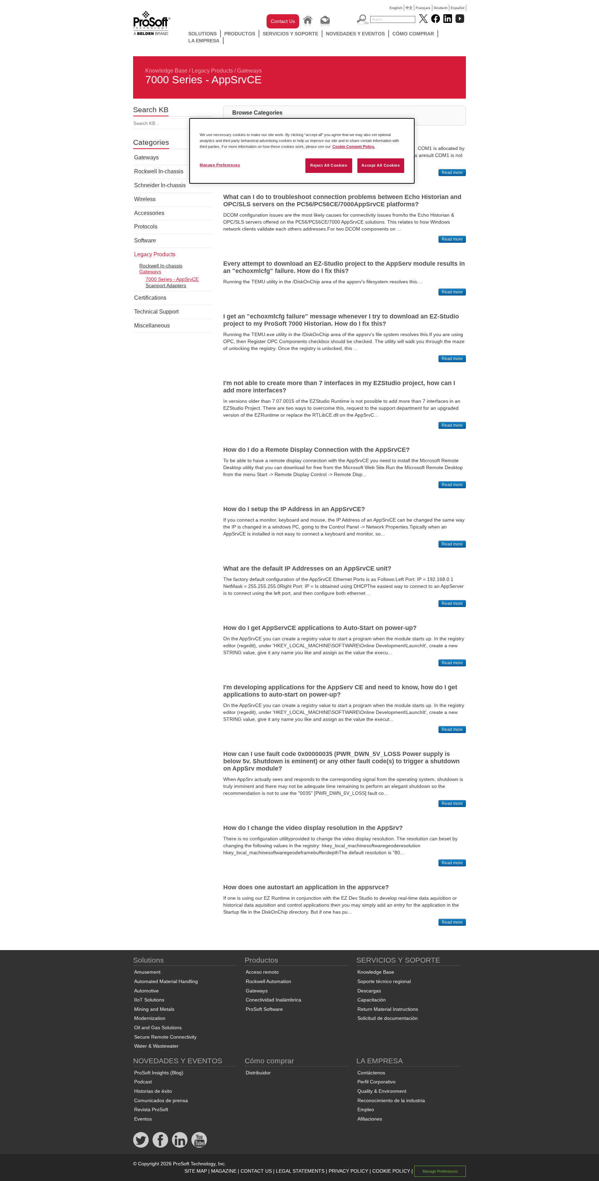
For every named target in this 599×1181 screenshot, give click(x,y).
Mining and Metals (154, 1009)
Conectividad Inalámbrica (273, 1000)
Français (423, 8)
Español (458, 8)
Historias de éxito (153, 1091)
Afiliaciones (369, 1119)
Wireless (145, 199)
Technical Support (156, 312)
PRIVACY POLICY (348, 1171)
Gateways (249, 71)
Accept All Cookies (381, 165)
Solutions (202, 33)
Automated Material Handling (166, 981)
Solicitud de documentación (387, 1018)
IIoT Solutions (149, 1000)
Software (145, 240)
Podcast (143, 1081)
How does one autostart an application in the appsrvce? (306, 887)
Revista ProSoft (151, 1109)
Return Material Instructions (387, 1009)
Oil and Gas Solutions (158, 1027)
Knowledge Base (166, 71)
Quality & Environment (381, 1091)
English (396, 8)
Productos (239, 33)
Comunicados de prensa (161, 1100)
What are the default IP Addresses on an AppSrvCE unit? (307, 568)
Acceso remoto (262, 972)
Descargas (369, 990)
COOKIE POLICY (391, 1171)
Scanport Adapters (166, 285)
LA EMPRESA (203, 40)
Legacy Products (212, 71)
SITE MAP (195, 1171)
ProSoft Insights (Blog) (158, 1072)
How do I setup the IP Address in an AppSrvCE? (294, 509)
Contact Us (283, 21)
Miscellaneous (152, 325)
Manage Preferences (220, 165)
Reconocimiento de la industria (391, 1100)
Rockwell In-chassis (158, 171)
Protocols (145, 227)
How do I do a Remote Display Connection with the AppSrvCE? (316, 449)
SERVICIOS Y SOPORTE (290, 33)
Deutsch (441, 8)
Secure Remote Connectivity (165, 1037)
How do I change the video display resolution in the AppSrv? (313, 827)
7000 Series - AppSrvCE (172, 279)
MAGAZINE (223, 1171)
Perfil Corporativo (376, 1081)
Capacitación (371, 1000)
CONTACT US (256, 1171)
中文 (409, 8)
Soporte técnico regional (384, 981)
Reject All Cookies (328, 165)
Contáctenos (371, 1072)
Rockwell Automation (268, 981)
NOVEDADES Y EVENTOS (355, 33)
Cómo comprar (413, 33)
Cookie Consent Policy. (353, 146)
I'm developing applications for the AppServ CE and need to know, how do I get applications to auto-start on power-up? (340, 691)
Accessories (149, 213)
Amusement (147, 972)
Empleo (365, 1109)
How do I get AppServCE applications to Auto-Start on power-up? (320, 627)
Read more (452, 172)
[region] (302, 151)
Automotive (146, 990)
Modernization (149, 1018)
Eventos (143, 1119)
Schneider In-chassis (160, 185)
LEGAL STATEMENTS (300, 1171)
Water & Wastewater (156, 1046)
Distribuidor (258, 1072)
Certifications (150, 298)
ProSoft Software (264, 1009)
